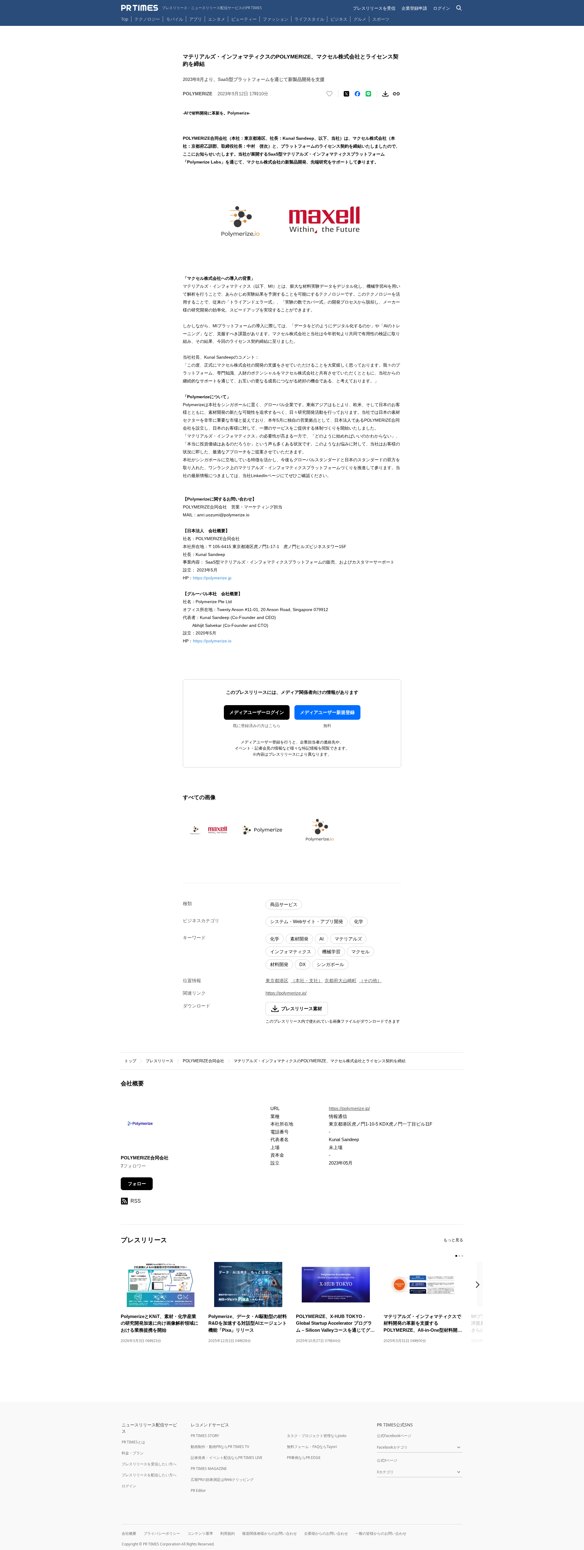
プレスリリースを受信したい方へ (149, 1464)
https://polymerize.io (213, 640)
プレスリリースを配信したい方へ (149, 1475)
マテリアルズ (348, 938)
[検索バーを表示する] (459, 8)
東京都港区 (277, 980)
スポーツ (380, 19)
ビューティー (244, 19)
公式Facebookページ (394, 1435)
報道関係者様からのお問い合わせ (269, 1533)
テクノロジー (147, 19)
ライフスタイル (309, 19)
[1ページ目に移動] (456, 1256)
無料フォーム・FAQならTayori (312, 1446)
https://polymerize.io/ (286, 993)
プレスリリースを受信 (374, 8)
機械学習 (331, 951)
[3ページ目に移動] (462, 1256)
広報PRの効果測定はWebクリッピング (222, 1479)
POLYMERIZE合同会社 (203, 1061)
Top (124, 19)
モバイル (174, 19)
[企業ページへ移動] (140, 1125)
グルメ (359, 19)
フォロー (137, 1183)
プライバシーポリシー (162, 1533)
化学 (358, 921)
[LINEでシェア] (368, 94)
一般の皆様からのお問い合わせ (380, 1533)
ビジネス (338, 19)
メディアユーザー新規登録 (327, 712)
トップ (130, 1061)
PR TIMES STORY (205, 1435)
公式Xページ (387, 1460)
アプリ (195, 19)
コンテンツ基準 (200, 1533)
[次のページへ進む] (479, 1285)
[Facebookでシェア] (357, 94)
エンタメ (216, 19)
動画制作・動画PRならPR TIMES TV (220, 1446)
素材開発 (299, 938)
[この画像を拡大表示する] (209, 830)
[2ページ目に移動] (459, 1256)
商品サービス (283, 904)
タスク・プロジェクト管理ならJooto (316, 1435)
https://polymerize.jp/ (349, 1108)
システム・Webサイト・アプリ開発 (306, 921)
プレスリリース (159, 1061)
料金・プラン (133, 1453)
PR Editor (198, 1490)
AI (321, 938)
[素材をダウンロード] (385, 94)
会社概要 (129, 1533)
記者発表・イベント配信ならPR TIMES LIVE (226, 1457)
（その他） (370, 980)
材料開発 (279, 964)
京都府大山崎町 (340, 980)
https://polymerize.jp (212, 577)
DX (302, 964)
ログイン (441, 8)
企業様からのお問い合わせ (326, 1533)
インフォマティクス (290, 951)
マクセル (360, 951)
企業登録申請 (414, 8)
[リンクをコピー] (396, 94)
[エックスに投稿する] (346, 94)
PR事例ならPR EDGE (304, 1457)
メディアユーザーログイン (256, 712)
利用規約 (227, 1533)
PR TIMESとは (133, 1442)
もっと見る (453, 1240)
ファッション (275, 19)
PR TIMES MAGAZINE (209, 1468)
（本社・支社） (307, 980)
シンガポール (330, 964)
